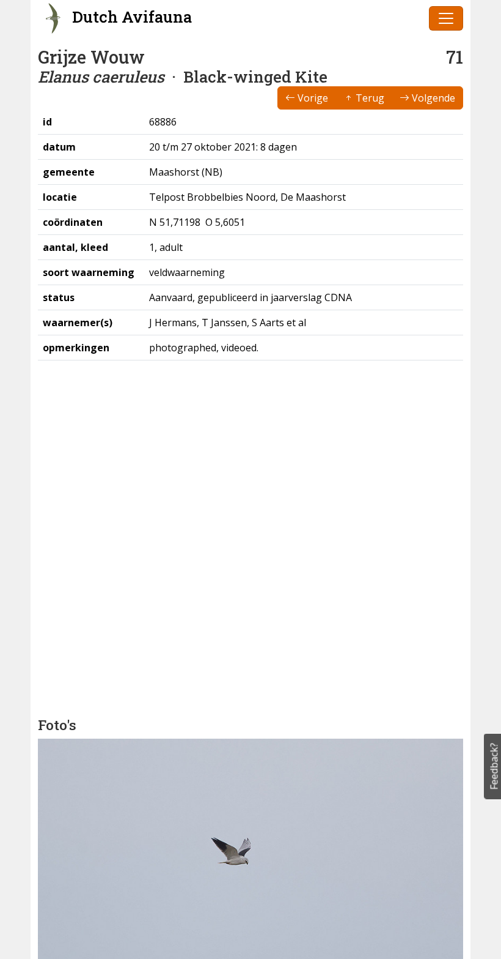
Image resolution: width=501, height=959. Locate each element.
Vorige (311, 98)
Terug (368, 98)
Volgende (432, 98)
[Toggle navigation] (446, 18)
